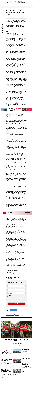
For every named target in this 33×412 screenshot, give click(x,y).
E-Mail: (8, 284)
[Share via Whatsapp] (2, 26)
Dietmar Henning (8, 16)
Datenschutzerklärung (21, 297)
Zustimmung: (9, 295)
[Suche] (32, 5)
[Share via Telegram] (2, 29)
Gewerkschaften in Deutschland (8, 318)
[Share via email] (2, 31)
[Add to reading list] (2, 33)
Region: (8, 291)
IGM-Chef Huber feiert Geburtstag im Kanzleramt (15, 273)
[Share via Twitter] (2, 24)
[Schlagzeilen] (3, 5)
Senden (16, 303)
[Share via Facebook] (2, 22)
